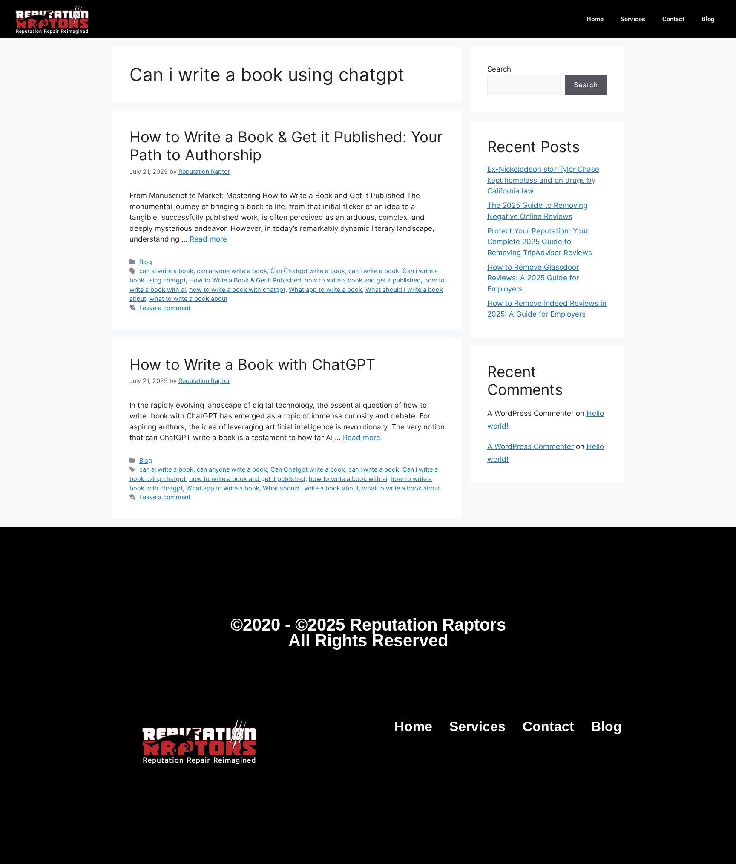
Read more (208, 239)
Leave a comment (164, 307)
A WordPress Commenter (530, 446)
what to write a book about (188, 298)
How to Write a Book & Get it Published (245, 280)
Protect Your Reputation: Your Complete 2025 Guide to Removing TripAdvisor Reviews (539, 242)
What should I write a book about (311, 488)
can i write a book (373, 270)
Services (633, 19)
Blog (708, 19)
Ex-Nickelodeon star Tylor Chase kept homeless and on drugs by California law (543, 180)
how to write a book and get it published (363, 280)
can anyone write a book (232, 270)
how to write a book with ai (348, 478)
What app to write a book (325, 289)
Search (499, 69)
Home (595, 19)
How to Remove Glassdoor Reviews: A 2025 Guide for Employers (533, 278)
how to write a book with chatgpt (237, 289)
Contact (673, 19)
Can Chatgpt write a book (307, 270)
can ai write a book (166, 270)
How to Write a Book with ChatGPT (252, 364)
